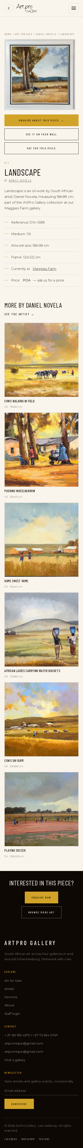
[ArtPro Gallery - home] (26, 8)
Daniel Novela (46, 33)
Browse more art (41, 912)
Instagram (28, 1138)
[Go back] (8, 8)
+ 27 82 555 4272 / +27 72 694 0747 (31, 1035)
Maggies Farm (44, 269)
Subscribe (19, 1103)
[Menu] (74, 8)
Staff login (12, 1014)
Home (8, 33)
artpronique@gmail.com (23, 1043)
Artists (9, 989)
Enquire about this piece (41, 120)
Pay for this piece (41, 148)
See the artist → (19, 314)
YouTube (44, 1138)
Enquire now (42, 897)
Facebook (10, 1138)
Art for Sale (24, 33)
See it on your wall (41, 134)
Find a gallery (14, 1060)
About (9, 1005)
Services (10, 997)
